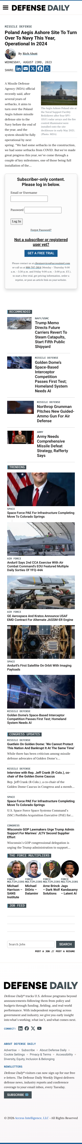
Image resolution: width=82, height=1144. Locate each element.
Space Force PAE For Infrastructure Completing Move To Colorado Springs (40, 514)
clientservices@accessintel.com (52, 263)
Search (65, 944)
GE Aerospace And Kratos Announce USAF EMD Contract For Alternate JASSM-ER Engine (40, 618)
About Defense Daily (53, 1050)
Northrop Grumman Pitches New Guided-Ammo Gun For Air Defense (55, 413)
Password (17, 210)
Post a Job (42, 951)
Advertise (10, 1050)
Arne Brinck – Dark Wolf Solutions (51, 889)
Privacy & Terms (40, 1054)
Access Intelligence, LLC (32, 1118)
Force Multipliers (15, 880)
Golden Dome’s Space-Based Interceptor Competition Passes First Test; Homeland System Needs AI (51, 376)
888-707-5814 (33, 267)
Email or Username (24, 193)
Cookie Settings (14, 1054)
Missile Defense (18, 26)
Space (11, 509)
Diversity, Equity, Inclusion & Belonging (29, 1059)
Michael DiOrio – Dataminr (31, 889)
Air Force (14, 558)
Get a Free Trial (41, 253)
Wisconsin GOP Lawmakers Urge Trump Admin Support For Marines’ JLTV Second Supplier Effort (40, 833)
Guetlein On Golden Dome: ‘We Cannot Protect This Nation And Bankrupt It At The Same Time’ (40, 746)
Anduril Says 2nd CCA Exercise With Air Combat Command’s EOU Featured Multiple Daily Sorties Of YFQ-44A (38, 566)
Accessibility (64, 1054)
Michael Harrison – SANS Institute (14, 891)
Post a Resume (65, 951)
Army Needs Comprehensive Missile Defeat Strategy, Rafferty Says (52, 446)
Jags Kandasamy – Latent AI (69, 889)
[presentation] (16, 869)
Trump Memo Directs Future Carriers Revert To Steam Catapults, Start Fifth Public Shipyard (51, 334)
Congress (13, 825)
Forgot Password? (41, 230)
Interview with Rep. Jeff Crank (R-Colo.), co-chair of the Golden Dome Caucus (38, 774)
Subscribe (28, 1050)
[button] (5, 7)
